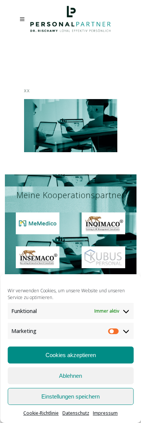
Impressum (105, 413)
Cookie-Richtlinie (41, 413)
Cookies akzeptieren (70, 355)
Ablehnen (70, 376)
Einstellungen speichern (70, 396)
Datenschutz (75, 413)
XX (27, 90)
